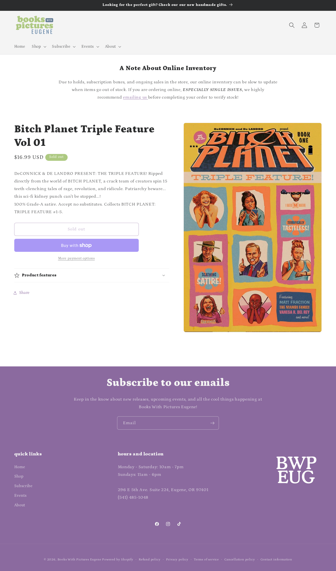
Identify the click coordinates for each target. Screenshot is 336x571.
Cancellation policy (239, 559)
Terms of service (206, 559)
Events (20, 495)
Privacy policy (177, 559)
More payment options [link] (76, 258)
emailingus (135, 97)
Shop (19, 476)
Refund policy (149, 559)
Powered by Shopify (117, 559)
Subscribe (23, 486)
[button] (38, 46)
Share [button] (24, 292)
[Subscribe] (212, 423)
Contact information (276, 559)
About (19, 505)
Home (19, 467)
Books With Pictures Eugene (79, 559)
